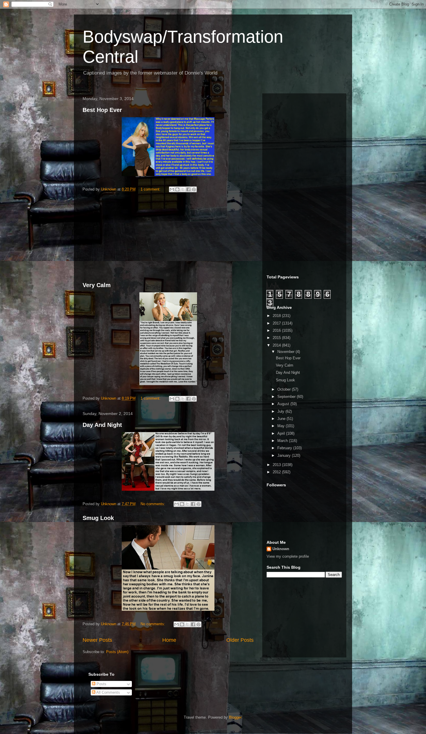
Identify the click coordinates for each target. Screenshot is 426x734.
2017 (277, 323)
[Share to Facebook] (188, 189)
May (281, 426)
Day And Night (102, 425)
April (281, 433)
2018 (277, 315)
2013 (277, 465)
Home (169, 640)
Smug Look (98, 518)
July (281, 411)
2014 (277, 345)
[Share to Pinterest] (194, 189)
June (282, 418)
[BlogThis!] (177, 189)
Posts (100, 684)
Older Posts (240, 640)
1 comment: (151, 189)
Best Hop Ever (102, 110)
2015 (277, 338)
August (283, 404)
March (283, 440)
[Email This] (172, 189)
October (284, 389)
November (286, 351)
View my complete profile (288, 556)
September (287, 396)
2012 (277, 472)
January (284, 455)
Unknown (280, 549)
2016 (277, 330)
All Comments (107, 692)
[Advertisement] (168, 238)
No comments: (153, 504)
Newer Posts (97, 640)
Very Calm (97, 285)
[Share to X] (183, 189)
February (285, 448)
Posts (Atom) (117, 652)
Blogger (235, 717)
